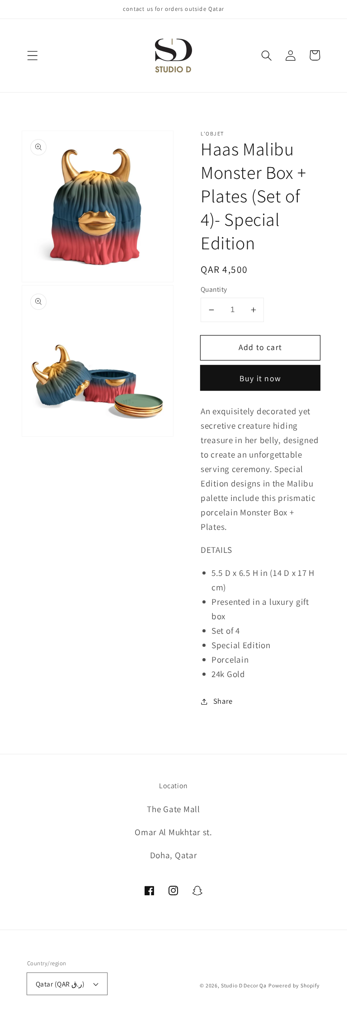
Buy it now (260, 378)
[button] (33, 55)
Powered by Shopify (294, 985)
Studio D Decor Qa (244, 985)
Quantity (214, 289)
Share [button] (223, 701)
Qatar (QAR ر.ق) (60, 983)
